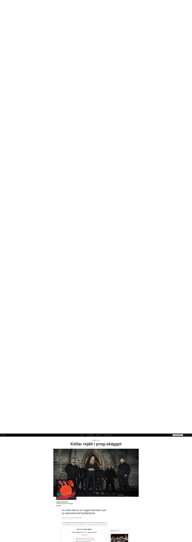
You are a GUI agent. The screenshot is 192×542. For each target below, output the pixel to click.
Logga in (186, 435)
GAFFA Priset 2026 (108, 435)
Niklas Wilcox (66, 517)
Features (98, 435)
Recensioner (90, 435)
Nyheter (82, 435)
